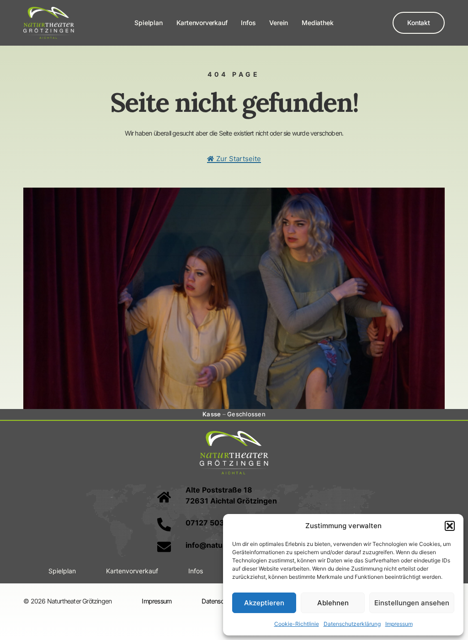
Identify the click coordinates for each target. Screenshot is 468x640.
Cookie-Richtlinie (296, 623)
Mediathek (317, 22)
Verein (278, 22)
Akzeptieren (264, 602)
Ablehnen (333, 602)
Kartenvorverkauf (202, 22)
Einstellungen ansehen (411, 602)
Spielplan (148, 22)
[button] (449, 525)
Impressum (399, 623)
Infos (248, 22)
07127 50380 (210, 522)
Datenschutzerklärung (352, 623)
